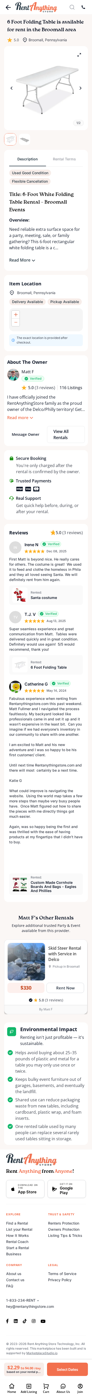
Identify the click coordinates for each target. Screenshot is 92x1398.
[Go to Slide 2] (24, 139)
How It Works (17, 1235)
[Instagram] (33, 1321)
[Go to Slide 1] (10, 139)
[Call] (83, 7)
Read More (19, 260)
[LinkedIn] (15, 1321)
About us (13, 1273)
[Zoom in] (15, 314)
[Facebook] (8, 1321)
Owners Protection (63, 1229)
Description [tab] (27, 159)
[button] (46, 88)
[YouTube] (43, 1321)
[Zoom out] (15, 322)
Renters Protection (63, 1223)
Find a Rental (17, 1223)
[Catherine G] (15, 687)
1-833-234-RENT (21, 1300)
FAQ (9, 1286)
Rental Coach (17, 1241)
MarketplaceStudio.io (41, 1353)
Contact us (15, 1280)
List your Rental (19, 1229)
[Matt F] (13, 375)
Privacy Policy (60, 1280)
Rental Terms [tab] (64, 159)
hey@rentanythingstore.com (30, 1306)
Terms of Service (62, 1273)
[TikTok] (24, 1321)
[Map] (46, 319)
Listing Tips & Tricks (65, 1235)
